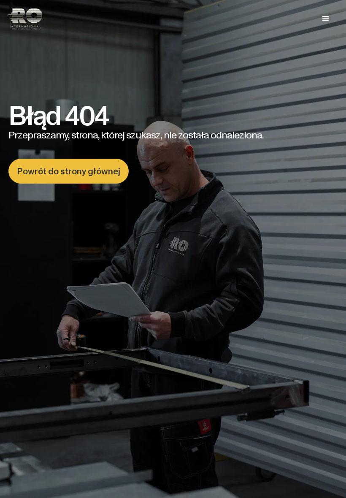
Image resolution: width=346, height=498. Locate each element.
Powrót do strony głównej (68, 171)
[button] (326, 18)
